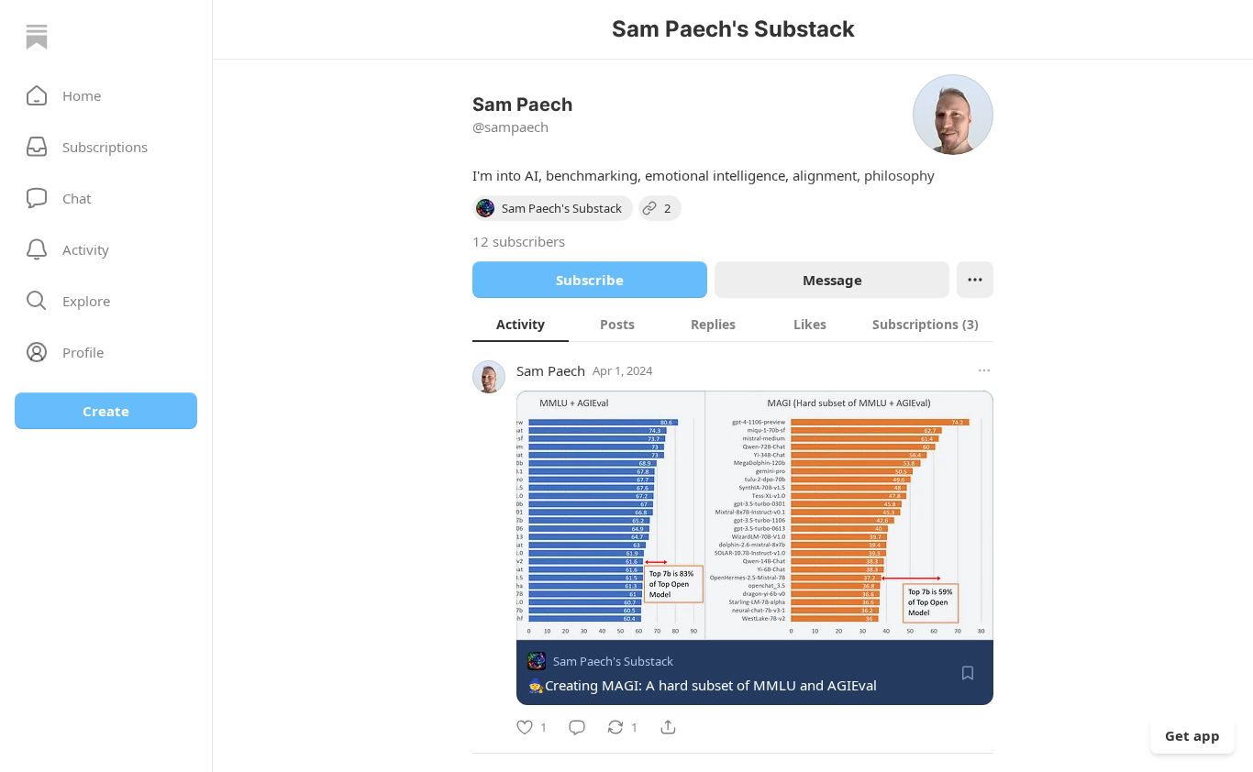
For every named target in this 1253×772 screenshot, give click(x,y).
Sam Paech (550, 370)
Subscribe (590, 279)
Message (832, 279)
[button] (106, 95)
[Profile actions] (975, 279)
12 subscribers (518, 241)
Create (106, 411)
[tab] (520, 323)
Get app (1192, 735)
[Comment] (577, 727)
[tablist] (732, 323)
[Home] (37, 37)
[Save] (967, 673)
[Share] (667, 727)
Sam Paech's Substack (613, 661)
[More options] (984, 370)
